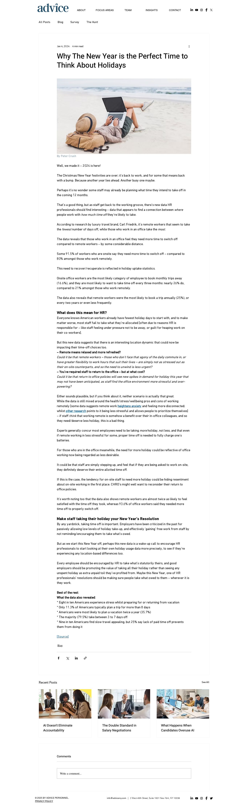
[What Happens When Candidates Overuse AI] (183, 704)
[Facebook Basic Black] (206, 798)
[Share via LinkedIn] (76, 658)
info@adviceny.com (116, 798)
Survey (74, 22)
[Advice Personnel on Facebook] (206, 10)
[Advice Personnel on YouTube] (196, 10)
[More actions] (189, 46)
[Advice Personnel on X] (211, 10)
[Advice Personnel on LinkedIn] (191, 10)
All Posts (44, 22)
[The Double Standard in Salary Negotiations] (124, 704)
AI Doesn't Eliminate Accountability (57, 728)
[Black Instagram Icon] (201, 798)
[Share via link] (85, 658)
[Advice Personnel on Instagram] (201, 10)
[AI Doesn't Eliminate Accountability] (65, 704)
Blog (60, 22)
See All (205, 682)
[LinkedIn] (191, 798)
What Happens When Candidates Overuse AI (177, 728)
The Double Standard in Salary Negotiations (119, 728)
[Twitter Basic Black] (211, 798)
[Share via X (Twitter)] (67, 658)
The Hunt (92, 22)
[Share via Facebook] (58, 658)
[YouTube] (196, 798)
